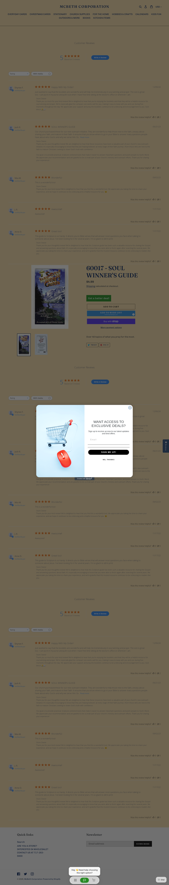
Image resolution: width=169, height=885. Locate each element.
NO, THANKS (109, 460)
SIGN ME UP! (108, 452)
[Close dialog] (130, 407)
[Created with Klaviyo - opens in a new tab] (84, 478)
